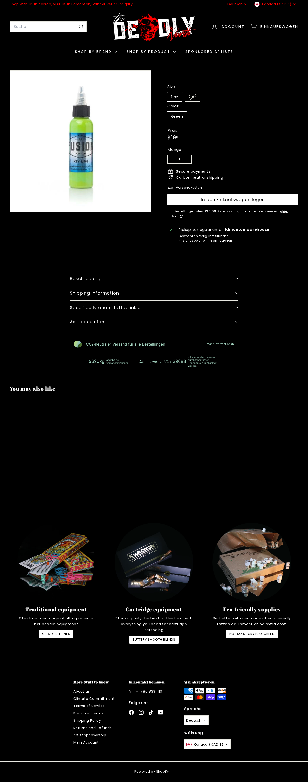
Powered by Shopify (151, 771)
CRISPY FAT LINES (56, 633)
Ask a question (87, 322)
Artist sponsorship (89, 735)
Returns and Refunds (92, 727)
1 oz (174, 96)
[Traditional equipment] (56, 562)
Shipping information (94, 293)
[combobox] (48, 26)
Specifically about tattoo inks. (105, 307)
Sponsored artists (209, 51)
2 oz (194, 97)
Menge (174, 149)
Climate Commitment (94, 698)
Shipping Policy (87, 720)
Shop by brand (94, 51)
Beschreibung (86, 279)
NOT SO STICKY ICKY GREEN (252, 633)
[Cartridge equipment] (154, 562)
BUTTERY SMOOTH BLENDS (154, 639)
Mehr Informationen (220, 344)
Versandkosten (189, 187)
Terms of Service (89, 705)
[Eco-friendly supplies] (251, 562)
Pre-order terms (88, 713)
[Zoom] (80, 141)
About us (81, 691)
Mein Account (86, 742)
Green (177, 116)
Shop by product (149, 51)
